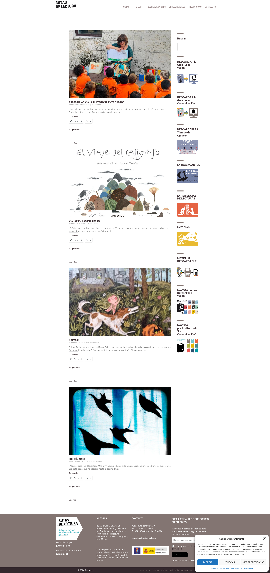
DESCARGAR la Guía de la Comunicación (186, 100)
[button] (264, 538)
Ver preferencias (253, 562)
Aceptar (208, 562)
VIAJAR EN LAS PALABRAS (84, 221)
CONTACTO (210, 7)
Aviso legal (248, 568)
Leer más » (73, 143)
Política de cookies (218, 568)
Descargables (177, 7)
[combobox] (193, 47)
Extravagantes (157, 7)
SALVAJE (74, 340)
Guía (65, 542)
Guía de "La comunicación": (69, 550)
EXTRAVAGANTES (188, 164)
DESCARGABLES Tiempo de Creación (187, 132)
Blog (138, 7)
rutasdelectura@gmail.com (144, 538)
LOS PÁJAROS (77, 459)
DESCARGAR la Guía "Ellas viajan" (186, 65)
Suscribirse (180, 554)
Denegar (229, 562)
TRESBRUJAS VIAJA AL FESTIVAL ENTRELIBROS (96, 102)
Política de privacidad (234, 568)
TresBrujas (195, 7)
